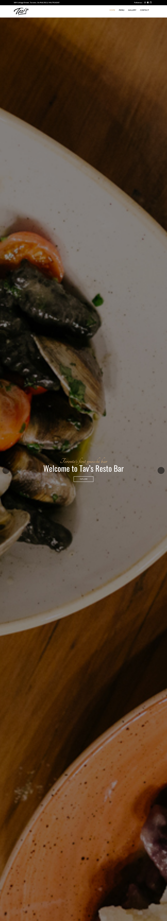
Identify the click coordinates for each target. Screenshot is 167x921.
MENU (121, 10)
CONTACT (144, 10)
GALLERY (132, 10)
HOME (112, 10)
